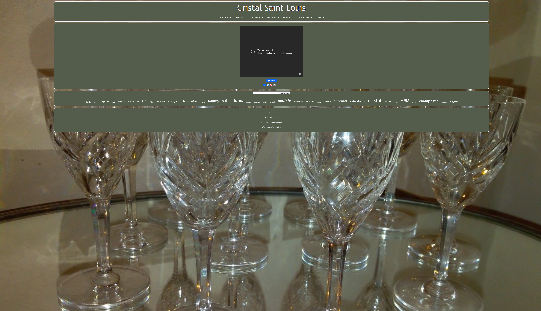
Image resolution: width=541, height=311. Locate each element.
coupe (248, 102)
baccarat (340, 100)
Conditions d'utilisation (271, 127)
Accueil (272, 112)
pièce (131, 101)
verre (388, 101)
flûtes (152, 102)
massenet (444, 102)
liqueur (105, 101)
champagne (428, 101)
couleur (193, 101)
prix (183, 101)
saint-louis (357, 101)
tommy (213, 101)
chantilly (319, 102)
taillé (404, 101)
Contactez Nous (271, 117)
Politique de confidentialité (271, 122)
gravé (203, 102)
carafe (172, 101)
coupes (414, 102)
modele (121, 101)
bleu (396, 102)
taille (265, 102)
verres (141, 100)
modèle (284, 100)
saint (226, 100)
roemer (257, 102)
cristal (374, 100)
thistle (88, 102)
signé (454, 101)
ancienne (298, 101)
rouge (96, 102)
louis (238, 100)
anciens (310, 101)
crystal (272, 102)
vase (113, 102)
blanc (328, 101)
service (161, 101)
